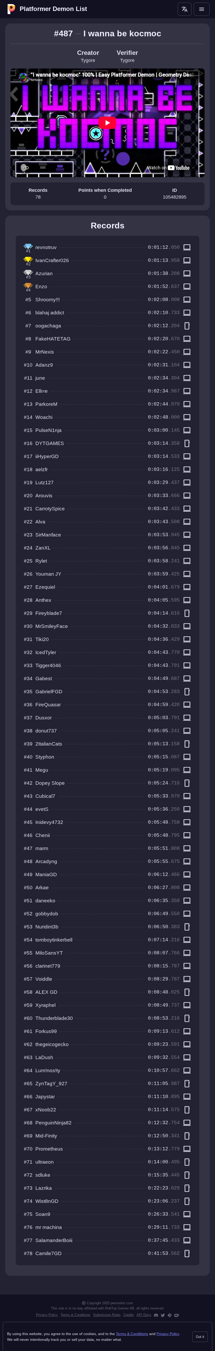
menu (201, 9)
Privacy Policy (47, 1315)
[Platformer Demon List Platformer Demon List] (11, 9)
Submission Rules (107, 1315)
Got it (200, 1337)
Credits (128, 1315)
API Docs (144, 1315)
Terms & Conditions (75, 1315)
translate (184, 9)
